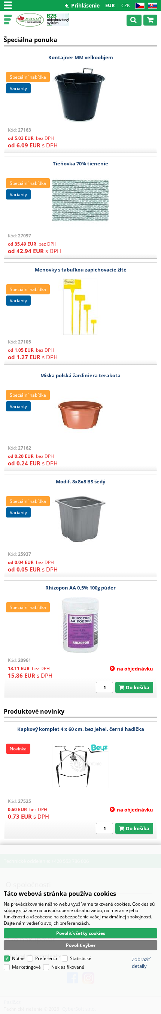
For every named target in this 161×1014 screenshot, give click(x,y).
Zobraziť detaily (141, 962)
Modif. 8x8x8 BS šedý (80, 481)
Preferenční (47, 958)
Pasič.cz (30, 20)
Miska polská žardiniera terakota (80, 375)
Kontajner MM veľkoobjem (80, 57)
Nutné (18, 958)
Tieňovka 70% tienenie (80, 163)
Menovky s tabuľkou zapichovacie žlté (81, 269)
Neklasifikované (67, 967)
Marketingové (26, 967)
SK (151, 6)
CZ (138, 6)
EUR (110, 5)
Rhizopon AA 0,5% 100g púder (80, 587)
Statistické (80, 958)
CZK (125, 5)
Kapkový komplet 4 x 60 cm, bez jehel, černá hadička (80, 729)
